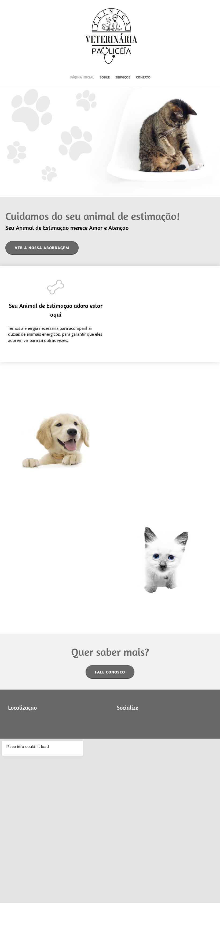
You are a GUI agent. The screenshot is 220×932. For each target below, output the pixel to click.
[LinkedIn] (137, 721)
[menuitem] (82, 78)
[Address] (12, 721)
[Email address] (28, 721)
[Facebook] (36, 721)
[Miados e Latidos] (111, 35)
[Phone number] (20, 721)
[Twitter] (129, 721)
